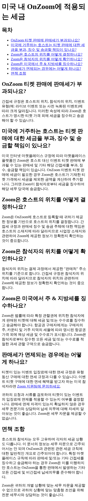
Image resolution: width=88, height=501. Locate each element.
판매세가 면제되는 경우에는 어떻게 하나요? (46, 68)
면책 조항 (18, 73)
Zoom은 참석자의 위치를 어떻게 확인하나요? (46, 59)
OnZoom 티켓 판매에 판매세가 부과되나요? (45, 40)
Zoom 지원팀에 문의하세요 (38, 386)
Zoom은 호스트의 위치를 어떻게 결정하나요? (46, 54)
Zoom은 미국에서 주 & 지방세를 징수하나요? (46, 64)
